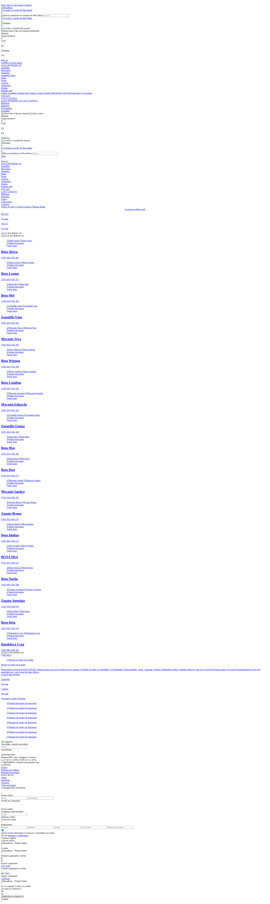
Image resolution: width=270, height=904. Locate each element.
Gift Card (5, 96)
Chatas (4, 93)
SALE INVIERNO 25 (11, 101)
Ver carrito (5, 866)
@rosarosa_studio (9, 698)
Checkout (5, 878)
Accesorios (87, 93)
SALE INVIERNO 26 (11, 65)
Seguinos (22, 698)
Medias (4, 88)
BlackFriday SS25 (59, 93)
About (9, 5)
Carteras (4, 83)
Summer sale (7, 90)
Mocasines (6, 70)
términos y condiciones (18, 835)
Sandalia (21, 93)
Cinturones (6, 85)
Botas (19, 63)
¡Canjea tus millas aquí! (135, 209)
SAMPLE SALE (9, 63)
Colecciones (18, 5)
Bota (27, 93)
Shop (3, 5)
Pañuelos (5, 106)
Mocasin (72, 93)
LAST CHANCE (9, 98)
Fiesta (12, 75)
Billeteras (5, 103)
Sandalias (5, 73)
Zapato (33, 93)
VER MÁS (6, 655)
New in (4, 60)
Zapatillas (5, 68)
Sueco (79, 93)
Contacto (28, 5)
